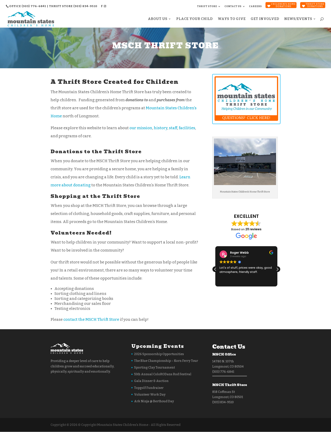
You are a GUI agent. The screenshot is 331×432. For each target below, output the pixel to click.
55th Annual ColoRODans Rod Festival (162, 374)
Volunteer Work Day (150, 394)
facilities (187, 128)
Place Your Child (194, 19)
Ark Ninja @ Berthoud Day (154, 401)
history (160, 128)
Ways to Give (232, 19)
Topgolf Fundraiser (149, 388)
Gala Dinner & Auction (151, 381)
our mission (140, 128)
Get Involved (265, 19)
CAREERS (255, 6)
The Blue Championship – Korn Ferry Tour (166, 361)
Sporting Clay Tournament (154, 367)
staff (173, 128)
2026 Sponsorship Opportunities (159, 354)
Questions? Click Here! (246, 117)
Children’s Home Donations (283, 5)
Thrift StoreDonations (315, 5)
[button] (277, 269)
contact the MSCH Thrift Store (91, 319)
